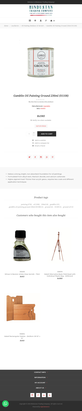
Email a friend (40, 146)
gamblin (53, 204)
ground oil (67, 207)
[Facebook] (38, 395)
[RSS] (50, 395)
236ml (43, 204)
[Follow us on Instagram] (32, 395)
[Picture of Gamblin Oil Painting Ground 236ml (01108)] (41, 61)
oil (34, 204)
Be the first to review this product (41, 101)
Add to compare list (42, 143)
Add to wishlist (40, 140)
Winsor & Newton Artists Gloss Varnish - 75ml (22, 274)
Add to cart (46, 134)
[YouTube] (44, 395)
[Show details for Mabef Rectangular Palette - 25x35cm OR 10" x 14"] (22, 307)
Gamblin (46, 106)
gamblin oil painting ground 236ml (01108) (25, 207)
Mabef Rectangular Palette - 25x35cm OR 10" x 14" (22, 337)
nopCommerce (44, 406)
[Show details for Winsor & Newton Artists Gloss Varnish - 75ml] (22, 245)
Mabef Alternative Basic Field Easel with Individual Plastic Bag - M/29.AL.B (59, 275)
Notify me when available (41, 120)
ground (47, 207)
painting (24, 204)
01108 (57, 207)
